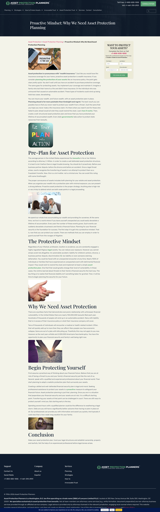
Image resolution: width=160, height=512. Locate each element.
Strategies (17, 10)
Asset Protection (34, 42)
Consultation (97, 10)
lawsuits (76, 158)
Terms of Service (113, 507)
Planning (7, 10)
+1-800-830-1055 (118, 53)
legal (50, 250)
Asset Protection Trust (67, 10)
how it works (87, 111)
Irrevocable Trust (50, 10)
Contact (89, 10)
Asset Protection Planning (53, 42)
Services (82, 10)
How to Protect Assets (32, 10)
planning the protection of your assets (51, 80)
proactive (71, 389)
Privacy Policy (129, 507)
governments (67, 117)
